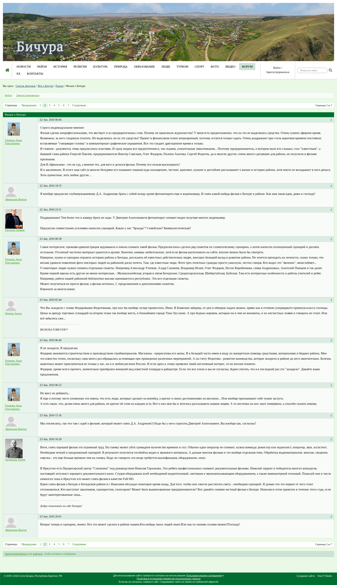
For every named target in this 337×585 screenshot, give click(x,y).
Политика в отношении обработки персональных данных (168, 578)
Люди (165, 66)
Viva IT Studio (324, 576)
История (60, 66)
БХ (18, 73)
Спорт (199, 66)
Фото (215, 66)
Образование (144, 66)
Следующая (79, 105)
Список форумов (25, 86)
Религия (80, 66)
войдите (38, 553)
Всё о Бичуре (45, 86)
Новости (24, 66)
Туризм (182, 66)
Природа (121, 66)
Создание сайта (306, 576)
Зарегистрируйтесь (16, 553)
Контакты (35, 73)
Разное (60, 86)
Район (42, 66)
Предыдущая (28, 105)
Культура (100, 66)
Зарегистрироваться (277, 72)
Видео (230, 66)
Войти (277, 67)
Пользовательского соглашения (204, 575)
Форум (247, 66)
